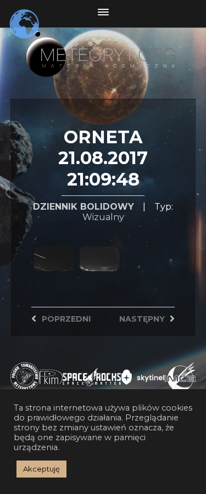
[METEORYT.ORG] (103, 46)
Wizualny (103, 217)
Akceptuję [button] (41, 468)
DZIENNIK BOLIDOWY (83, 206)
